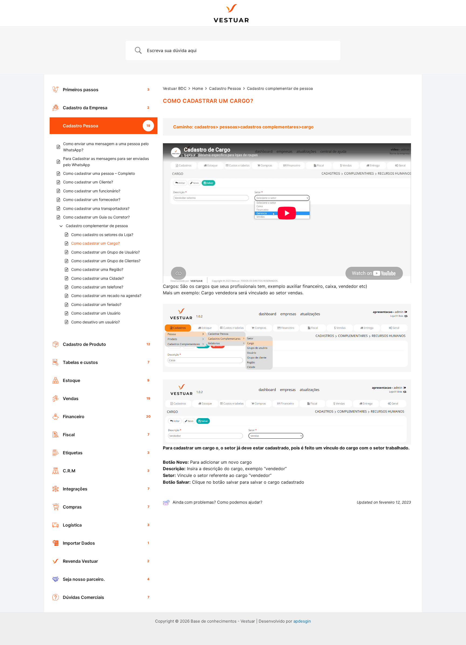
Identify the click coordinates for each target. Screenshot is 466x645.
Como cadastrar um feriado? (96, 304)
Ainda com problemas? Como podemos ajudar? (217, 502)
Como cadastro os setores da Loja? (102, 234)
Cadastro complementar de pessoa (97, 225)
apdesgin (302, 621)
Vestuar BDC (174, 88)
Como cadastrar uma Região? (97, 269)
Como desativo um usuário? (95, 322)
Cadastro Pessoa (225, 88)
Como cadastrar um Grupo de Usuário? (105, 252)
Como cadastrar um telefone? (97, 287)
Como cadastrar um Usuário (95, 313)
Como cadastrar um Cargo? (95, 243)
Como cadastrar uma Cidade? (97, 278)
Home (197, 88)
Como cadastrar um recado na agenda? (106, 295)
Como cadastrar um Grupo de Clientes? (106, 260)
